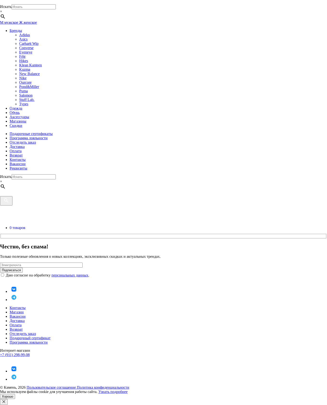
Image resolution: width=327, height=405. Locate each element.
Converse (26, 48)
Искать (5, 7)
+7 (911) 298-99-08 (15, 355)
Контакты (18, 160)
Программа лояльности (29, 138)
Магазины (18, 121)
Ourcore (25, 82)
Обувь (15, 113)
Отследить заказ (23, 142)
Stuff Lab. (26, 100)
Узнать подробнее (113, 392)
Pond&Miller (29, 87)
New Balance (29, 74)
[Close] (4, 402)
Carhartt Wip (29, 43)
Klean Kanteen (30, 65)
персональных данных (69, 275)
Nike (23, 78)
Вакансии (18, 164)
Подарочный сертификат (30, 338)
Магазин (17, 312)
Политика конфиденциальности (103, 387)
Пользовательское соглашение (52, 387)
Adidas (24, 35)
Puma (23, 91)
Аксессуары (19, 117)
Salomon (26, 95)
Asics (23, 39)
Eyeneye (25, 52)
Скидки (16, 125)
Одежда (16, 108)
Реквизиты (18, 168)
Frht (22, 56)
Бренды (16, 31)
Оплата (16, 151)
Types (23, 104)
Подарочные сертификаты (31, 134)
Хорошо (7, 396)
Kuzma (24, 69)
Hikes (23, 61)
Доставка (17, 147)
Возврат (16, 155)
